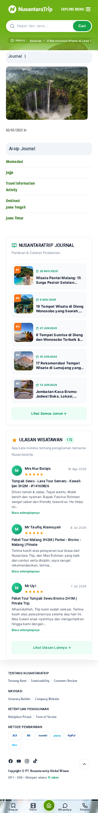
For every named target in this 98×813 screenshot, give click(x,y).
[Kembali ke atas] (84, 764)
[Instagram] (26, 761)
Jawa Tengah (16, 207)
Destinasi (13, 200)
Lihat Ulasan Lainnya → (52, 647)
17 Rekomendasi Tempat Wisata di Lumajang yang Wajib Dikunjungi (58, 365)
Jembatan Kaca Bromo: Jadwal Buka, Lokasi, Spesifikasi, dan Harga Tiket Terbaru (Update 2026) (57, 394)
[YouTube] (18, 761)
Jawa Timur (15, 217)
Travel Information (20, 183)
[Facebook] (10, 761)
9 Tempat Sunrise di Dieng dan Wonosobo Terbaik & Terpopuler (59, 337)
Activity (11, 189)
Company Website (47, 699)
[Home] (49, 805)
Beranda (35, 40)
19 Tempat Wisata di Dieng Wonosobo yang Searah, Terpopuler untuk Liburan (60, 308)
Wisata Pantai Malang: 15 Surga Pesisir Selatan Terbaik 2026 (58, 280)
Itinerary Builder (19, 699)
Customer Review (65, 680)
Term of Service (46, 716)
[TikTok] (35, 761)
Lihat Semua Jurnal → (48, 413)
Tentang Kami (17, 680)
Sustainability (40, 680)
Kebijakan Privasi (19, 716)
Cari (82, 26)
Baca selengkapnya (25, 512)
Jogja (10, 172)
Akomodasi (14, 161)
